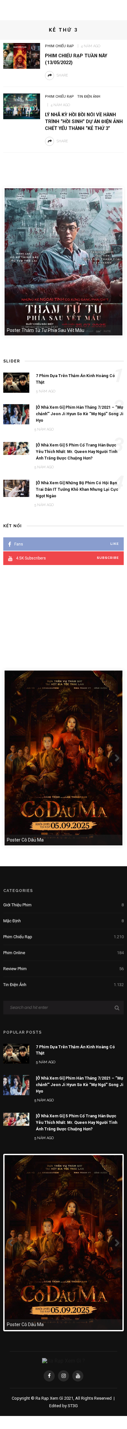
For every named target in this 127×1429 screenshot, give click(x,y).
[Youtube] (77, 1375)
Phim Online (63, 952)
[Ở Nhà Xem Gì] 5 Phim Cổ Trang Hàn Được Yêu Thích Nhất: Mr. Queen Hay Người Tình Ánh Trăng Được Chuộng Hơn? (76, 1122)
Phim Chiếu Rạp (59, 46)
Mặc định (63, 920)
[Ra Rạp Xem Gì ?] (63, 1361)
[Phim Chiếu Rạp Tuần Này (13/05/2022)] (21, 55)
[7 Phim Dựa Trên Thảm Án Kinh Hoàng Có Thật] (16, 1053)
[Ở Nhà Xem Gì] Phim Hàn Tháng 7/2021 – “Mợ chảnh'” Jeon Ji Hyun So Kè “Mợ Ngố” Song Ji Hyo (79, 1085)
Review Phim (63, 968)
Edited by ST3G (63, 1405)
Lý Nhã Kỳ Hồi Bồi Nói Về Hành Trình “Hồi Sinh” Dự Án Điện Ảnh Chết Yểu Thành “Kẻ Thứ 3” (84, 121)
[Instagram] (63, 1375)
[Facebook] (49, 1375)
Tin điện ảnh (88, 96)
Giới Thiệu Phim (63, 904)
